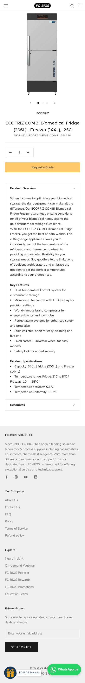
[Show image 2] (43, 103)
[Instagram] (16, 476)
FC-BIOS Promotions (19, 587)
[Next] (54, 103)
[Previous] (30, 103)
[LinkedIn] (35, 476)
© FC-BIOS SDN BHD (42, 667)
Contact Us (12, 507)
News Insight (14, 558)
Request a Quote (42, 167)
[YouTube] (25, 476)
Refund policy (14, 535)
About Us (11, 500)
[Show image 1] (38, 103)
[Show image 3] (47, 103)
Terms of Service (16, 528)
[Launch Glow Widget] (10, 673)
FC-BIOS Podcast (17, 573)
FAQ (8, 514)
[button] (42, 188)
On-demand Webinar (20, 565)
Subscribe (21, 647)
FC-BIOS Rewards (17, 580)
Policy (9, 521)
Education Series (16, 594)
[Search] (72, 5)
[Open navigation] (6, 5)
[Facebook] (6, 476)
